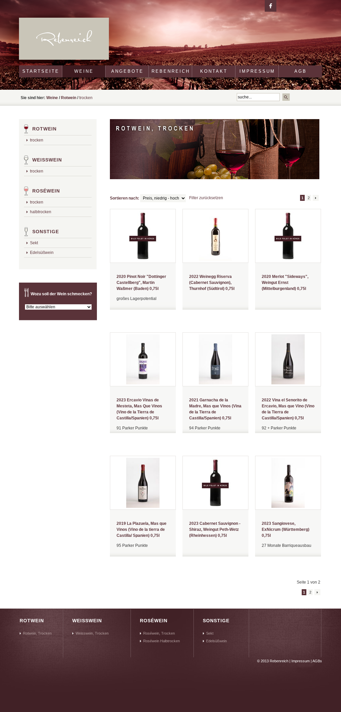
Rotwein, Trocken (37, 633)
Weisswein (47, 159)
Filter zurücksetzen (206, 198)
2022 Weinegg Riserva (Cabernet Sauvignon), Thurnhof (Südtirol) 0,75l (211, 282)
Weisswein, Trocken (92, 633)
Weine (84, 71)
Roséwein (46, 191)
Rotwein (68, 97)
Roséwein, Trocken (159, 633)
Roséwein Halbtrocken (161, 641)
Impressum (257, 71)
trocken (36, 140)
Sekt (34, 243)
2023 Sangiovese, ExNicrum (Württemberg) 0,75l (285, 529)
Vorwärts (316, 198)
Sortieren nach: (124, 198)
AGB (300, 71)
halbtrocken (40, 212)
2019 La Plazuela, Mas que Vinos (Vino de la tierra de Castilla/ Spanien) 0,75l (142, 529)
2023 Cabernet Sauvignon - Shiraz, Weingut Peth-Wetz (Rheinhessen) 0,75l (214, 529)
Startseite (40, 71)
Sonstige (45, 231)
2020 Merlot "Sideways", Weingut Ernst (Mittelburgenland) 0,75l (285, 282)
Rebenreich (171, 71)
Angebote (127, 71)
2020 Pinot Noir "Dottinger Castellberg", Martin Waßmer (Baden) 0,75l (141, 282)
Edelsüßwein (42, 252)
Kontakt (213, 71)
